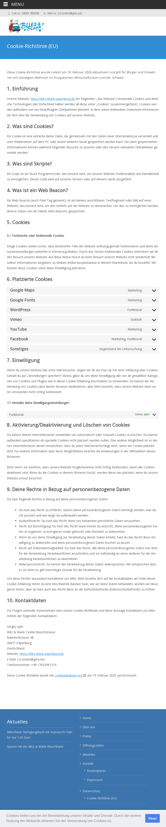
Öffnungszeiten (93, 745)
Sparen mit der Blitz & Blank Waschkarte (35, 746)
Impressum (95, 780)
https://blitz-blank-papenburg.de (53, 99)
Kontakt (88, 763)
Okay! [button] (152, 818)
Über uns (89, 727)
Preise (87, 736)
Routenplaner (96, 771)
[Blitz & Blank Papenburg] (30, 25)
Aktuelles (89, 754)
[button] (113, 821)
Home (87, 718)
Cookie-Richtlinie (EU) (102, 798)
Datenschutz (91, 791)
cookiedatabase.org (68, 675)
